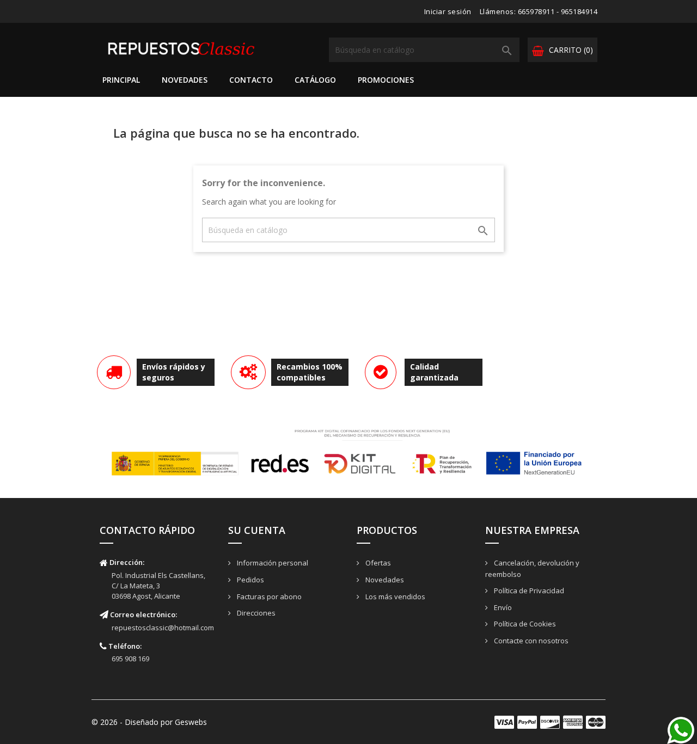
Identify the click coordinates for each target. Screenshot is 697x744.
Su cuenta (256, 530)
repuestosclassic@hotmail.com (163, 627)
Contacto (251, 80)
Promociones (386, 80)
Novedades (184, 80)
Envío (502, 607)
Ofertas (377, 563)
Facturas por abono (268, 596)
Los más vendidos (394, 596)
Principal (121, 80)
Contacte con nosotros (530, 640)
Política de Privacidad (528, 590)
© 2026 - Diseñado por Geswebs (149, 722)
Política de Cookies (524, 624)
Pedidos (249, 580)
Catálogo (315, 80)
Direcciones (255, 613)
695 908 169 (130, 658)
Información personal (271, 563)
